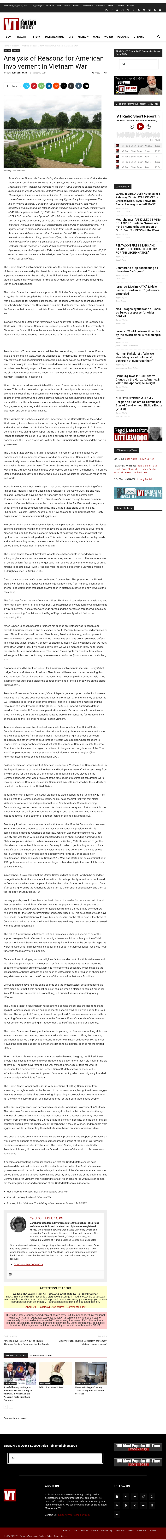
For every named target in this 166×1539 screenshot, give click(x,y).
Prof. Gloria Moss (131, 469)
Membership (88, 5)
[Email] (63, 86)
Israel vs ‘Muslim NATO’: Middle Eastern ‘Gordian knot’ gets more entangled (138, 290)
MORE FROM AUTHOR (41, 1355)
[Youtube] (160, 10)
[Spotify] (138, 10)
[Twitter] (144, 10)
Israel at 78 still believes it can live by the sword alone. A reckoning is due (138, 335)
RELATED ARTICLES (16, 1355)
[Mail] (117, 10)
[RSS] (133, 10)
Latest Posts (123, 186)
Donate (76, 5)
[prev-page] (6, 1407)
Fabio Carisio (143, 465)
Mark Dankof (149, 469)
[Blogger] (106, 10)
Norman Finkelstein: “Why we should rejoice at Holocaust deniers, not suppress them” (135, 357)
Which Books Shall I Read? (52, 1387)
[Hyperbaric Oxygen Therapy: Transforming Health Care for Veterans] (91, 1373)
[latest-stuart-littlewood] (138, 440)
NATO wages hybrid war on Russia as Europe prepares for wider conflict (138, 312)
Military (83, 36)
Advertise (120, 5)
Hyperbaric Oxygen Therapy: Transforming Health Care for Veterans (89, 1390)
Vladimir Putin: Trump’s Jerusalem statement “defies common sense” (83, 1342)
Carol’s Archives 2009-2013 (28, 1264)
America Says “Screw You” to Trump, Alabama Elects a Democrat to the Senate (26, 1342)
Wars (96, 36)
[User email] (10, 1274)
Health (21, 36)
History (36, 36)
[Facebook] (111, 10)
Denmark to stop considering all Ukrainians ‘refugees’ (137, 269)
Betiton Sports (60, 1536)
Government (45, 1383)
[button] (158, 37)
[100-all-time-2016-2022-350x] (138, 1465)
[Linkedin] (49, 86)
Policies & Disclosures (51, 1307)
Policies (67, 5)
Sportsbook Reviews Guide (40, 1536)
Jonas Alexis (130, 458)
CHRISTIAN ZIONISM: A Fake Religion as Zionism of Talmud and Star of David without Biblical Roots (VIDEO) (139, 404)
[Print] (71, 86)
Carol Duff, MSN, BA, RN (17, 73)
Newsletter (100, 5)
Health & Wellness (83, 1383)
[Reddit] (122, 10)
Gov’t (9, 36)
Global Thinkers (124, 508)
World (108, 36)
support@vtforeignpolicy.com (74, 1514)
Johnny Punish (145, 479)
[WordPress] (154, 10)
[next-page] (11, 1407)
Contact (130, 5)
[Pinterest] (34, 86)
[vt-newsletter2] (138, 498)
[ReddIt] (56, 86)
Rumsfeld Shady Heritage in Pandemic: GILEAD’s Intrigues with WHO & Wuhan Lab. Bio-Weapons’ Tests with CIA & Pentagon (18, 1393)
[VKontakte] (149, 10)
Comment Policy (75, 1307)
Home (6, 45)
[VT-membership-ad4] (138, 93)
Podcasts (123, 36)
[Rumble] (127, 10)
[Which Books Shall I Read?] (55, 1373)
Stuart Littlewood (123, 472)
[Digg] (86, 86)
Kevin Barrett (147, 458)
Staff (59, 5)
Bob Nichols (140, 472)
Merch (110, 5)
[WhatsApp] (41, 86)
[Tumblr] (78, 86)
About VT (50, 5)
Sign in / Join (38, 5)
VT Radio (139, 36)
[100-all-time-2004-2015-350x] (138, 1450)
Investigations (54, 36)
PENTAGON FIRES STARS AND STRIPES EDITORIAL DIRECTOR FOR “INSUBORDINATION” (136, 249)
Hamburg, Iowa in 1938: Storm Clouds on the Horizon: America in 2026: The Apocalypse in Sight (138, 379)
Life (71, 36)
